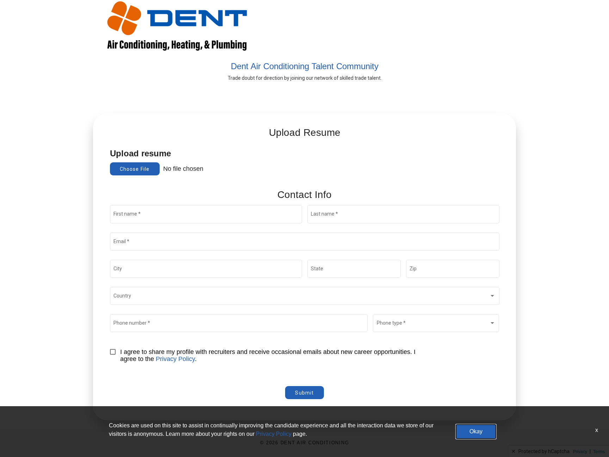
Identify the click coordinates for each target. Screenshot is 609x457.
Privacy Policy (175, 358)
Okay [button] (475, 431)
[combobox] (304, 297)
